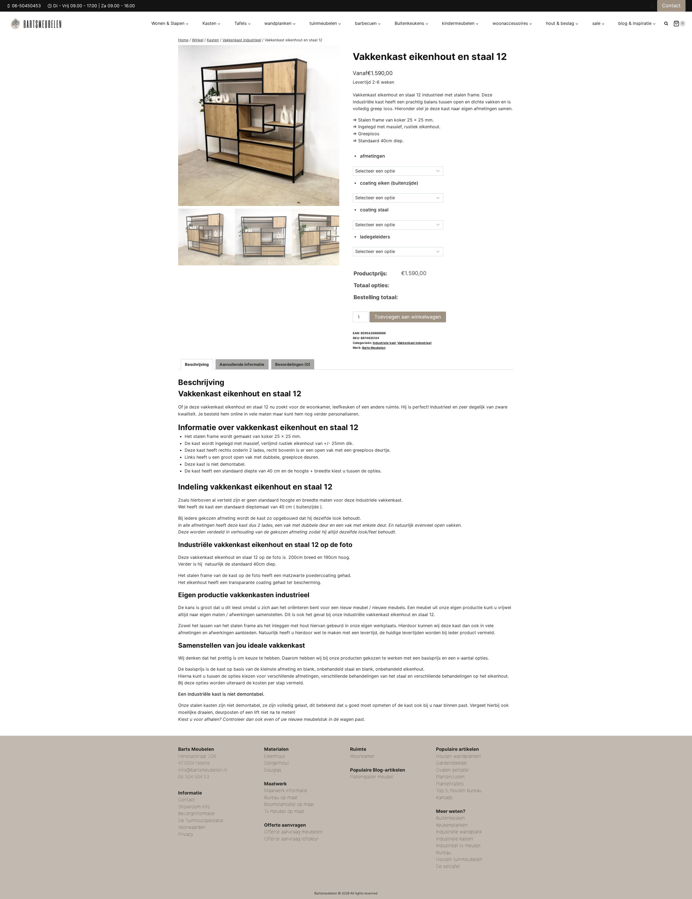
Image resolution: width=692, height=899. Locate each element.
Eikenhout (274, 756)
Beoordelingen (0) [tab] (292, 364)
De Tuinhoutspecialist (201, 820)
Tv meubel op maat (284, 811)
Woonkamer (362, 756)
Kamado (444, 797)
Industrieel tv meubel (458, 845)
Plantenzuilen (450, 776)
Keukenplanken (452, 825)
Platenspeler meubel (371, 776)
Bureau (443, 852)
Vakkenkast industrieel (414, 343)
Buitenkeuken (450, 818)
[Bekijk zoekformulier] (666, 23)
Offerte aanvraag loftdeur (291, 838)
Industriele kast (384, 343)
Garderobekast (451, 763)
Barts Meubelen (373, 348)
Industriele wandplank (459, 831)
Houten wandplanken (458, 756)
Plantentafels (450, 783)
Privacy (185, 834)
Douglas (272, 770)
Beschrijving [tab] (197, 364)
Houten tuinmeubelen (459, 859)
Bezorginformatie (196, 813)
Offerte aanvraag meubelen (293, 831)
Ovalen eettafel (452, 770)
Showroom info (194, 806)
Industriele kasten (454, 838)
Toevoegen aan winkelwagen (407, 317)
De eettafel (448, 866)
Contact (671, 5)
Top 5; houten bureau (459, 790)
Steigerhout (276, 763)
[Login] (651, 6)
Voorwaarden (192, 827)
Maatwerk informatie (285, 790)
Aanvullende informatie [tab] (241, 364)
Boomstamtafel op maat (289, 804)
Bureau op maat (281, 797)
